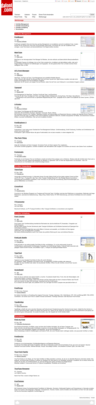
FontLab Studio (20, 238)
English (59, 1)
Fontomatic (19, 152)
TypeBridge (19, 302)
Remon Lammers (21, 356)
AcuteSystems (21, 191)
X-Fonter (17, 104)
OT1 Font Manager (21, 71)
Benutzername (17, 1)
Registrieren (25, 1)
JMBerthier (20, 75)
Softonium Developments (23, 324)
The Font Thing (20, 138)
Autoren (27, 14)
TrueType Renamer (22, 369)
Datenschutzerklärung (85, 397)
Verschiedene (19, 29)
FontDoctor (19, 336)
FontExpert (18, 37)
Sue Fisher (20, 142)
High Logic (19, 57)
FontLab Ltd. (20, 174)
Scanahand (18, 270)
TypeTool (18, 253)
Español (72, 1)
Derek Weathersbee (22, 306)
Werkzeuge (42, 17)
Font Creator (19, 217)
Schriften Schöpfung (22, 27)
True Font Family (21, 352)
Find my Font (19, 320)
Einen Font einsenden (46, 14)
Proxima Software (21, 41)
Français (65, 1)
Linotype (19, 127)
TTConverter (19, 202)
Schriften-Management (22, 24)
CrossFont (18, 186)
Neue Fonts (18, 17)
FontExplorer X (20, 123)
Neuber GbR (20, 92)
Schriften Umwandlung (22, 25)
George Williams (21, 292)
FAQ (33, 17)
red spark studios (21, 156)
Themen (17, 14)
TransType (18, 170)
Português (92, 1)
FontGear (19, 341)
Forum (34, 14)
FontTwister (19, 381)
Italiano (85, 1)
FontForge (18, 288)
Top (26, 17)
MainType (18, 52)
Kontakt (93, 397)
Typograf (18, 88)
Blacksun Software (22, 108)
